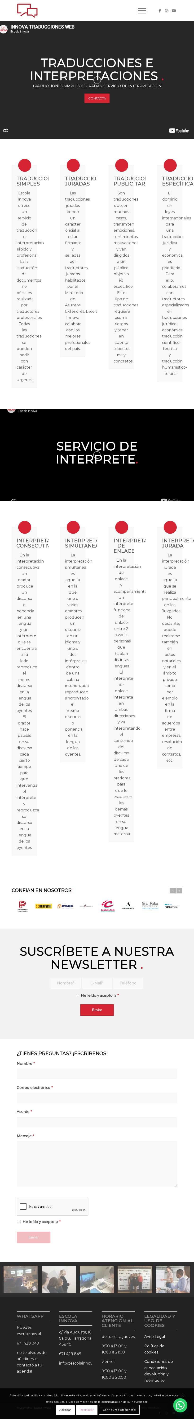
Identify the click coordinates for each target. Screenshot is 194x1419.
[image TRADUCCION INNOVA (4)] (61, 1281)
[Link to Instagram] (166, 10)
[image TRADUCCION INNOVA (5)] (175, 1281)
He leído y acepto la (100, 995)
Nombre (26, 1063)
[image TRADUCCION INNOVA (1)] (23, 1281)
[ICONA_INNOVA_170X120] (27, 10)
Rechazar (87, 1409)
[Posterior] (179, 890)
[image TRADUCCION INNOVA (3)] (137, 1281)
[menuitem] (139, 10)
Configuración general (119, 1409)
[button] (180, 1405)
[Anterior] (173, 890)
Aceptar (65, 1409)
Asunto (24, 1112)
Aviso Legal (154, 1336)
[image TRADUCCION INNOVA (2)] (99, 1281)
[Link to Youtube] (173, 10)
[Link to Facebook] (159, 10)
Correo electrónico (35, 1088)
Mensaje (25, 1136)
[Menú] (139, 10)
